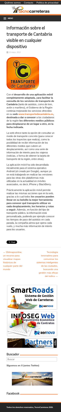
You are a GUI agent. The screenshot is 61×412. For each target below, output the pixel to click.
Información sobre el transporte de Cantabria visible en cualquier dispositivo (29, 37)
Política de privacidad (47, 2)
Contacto (28, 2)
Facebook (13, 393)
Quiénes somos (13, 2)
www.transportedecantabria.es (35, 114)
